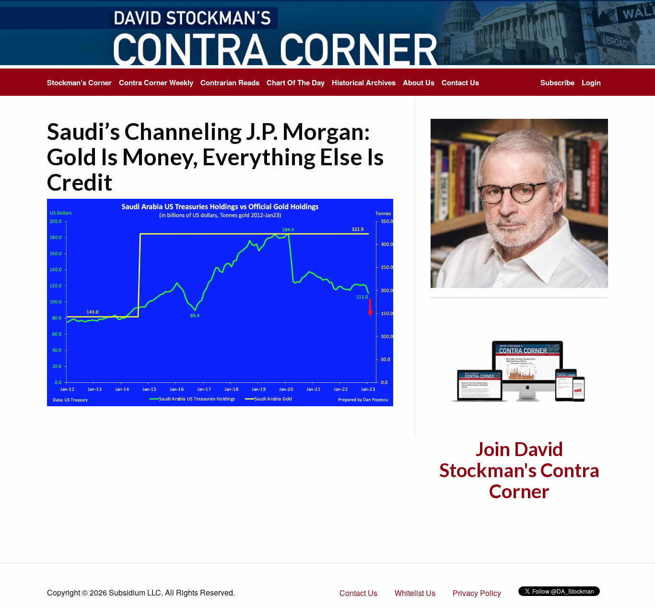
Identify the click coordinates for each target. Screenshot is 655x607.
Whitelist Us (415, 592)
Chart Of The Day (296, 82)
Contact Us (460, 82)
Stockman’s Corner (79, 82)
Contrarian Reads (229, 82)
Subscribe (557, 82)
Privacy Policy (477, 592)
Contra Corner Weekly (156, 82)
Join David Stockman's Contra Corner (519, 470)
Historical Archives (364, 82)
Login (591, 82)
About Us (418, 82)
